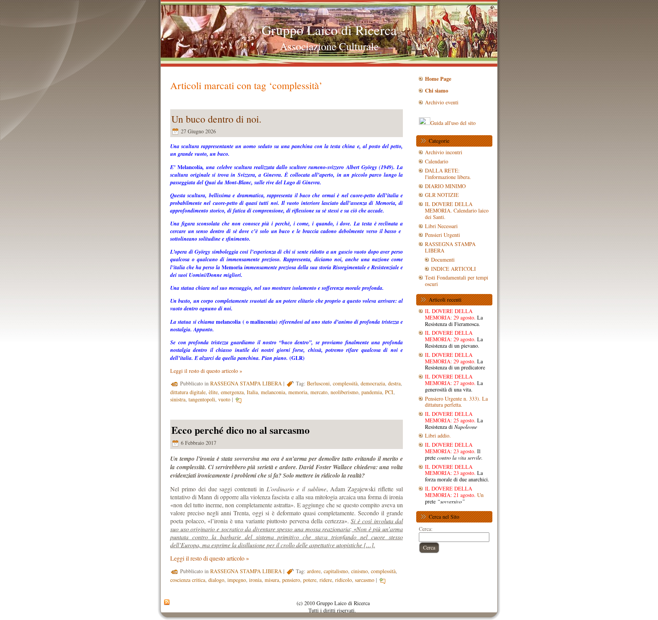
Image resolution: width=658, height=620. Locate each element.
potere (309, 579)
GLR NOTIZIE (442, 194)
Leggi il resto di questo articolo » (206, 370)
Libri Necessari (441, 226)
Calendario (436, 161)
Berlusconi (318, 383)
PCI (389, 392)
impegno (236, 579)
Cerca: (426, 528)
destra (394, 383)
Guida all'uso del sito (453, 122)
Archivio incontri (443, 152)
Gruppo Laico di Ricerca (329, 30)
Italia (252, 392)
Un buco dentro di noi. (216, 118)
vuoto (224, 399)
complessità (345, 383)
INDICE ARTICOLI (453, 268)
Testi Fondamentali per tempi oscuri (456, 281)
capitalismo (336, 571)
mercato (318, 392)
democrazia (373, 383)
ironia (255, 579)
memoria (297, 392)
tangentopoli (201, 399)
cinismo (359, 571)
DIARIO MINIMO (445, 186)
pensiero (291, 579)
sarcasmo (364, 579)
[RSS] (167, 602)
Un (454, 495)
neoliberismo (344, 392)
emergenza (232, 392)
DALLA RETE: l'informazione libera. (448, 174)
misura (272, 579)
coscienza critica (187, 579)
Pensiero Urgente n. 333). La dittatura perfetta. (456, 402)
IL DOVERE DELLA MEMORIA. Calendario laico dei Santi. (457, 210)
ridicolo (343, 579)
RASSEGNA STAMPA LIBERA (246, 383)
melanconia (273, 392)
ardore (314, 571)
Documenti (443, 259)
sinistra (177, 399)
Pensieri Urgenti (442, 234)
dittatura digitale (188, 392)
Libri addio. (438, 435)
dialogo (216, 579)
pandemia (371, 392)
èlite (213, 392)
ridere (325, 579)
